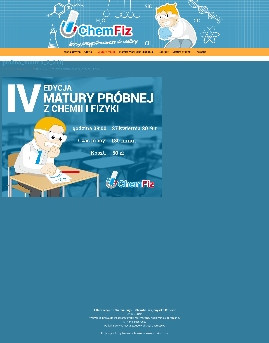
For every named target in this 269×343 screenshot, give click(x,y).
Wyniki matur (106, 52)
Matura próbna (181, 52)
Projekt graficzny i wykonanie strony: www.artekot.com (134, 333)
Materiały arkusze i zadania (136, 52)
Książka (201, 52)
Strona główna (72, 52)
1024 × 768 (42, 69)
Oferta (88, 52)
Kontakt (164, 52)
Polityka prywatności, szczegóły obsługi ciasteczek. (134, 325)
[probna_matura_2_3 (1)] (134, 137)
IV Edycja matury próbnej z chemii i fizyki (75, 69)
